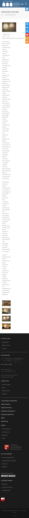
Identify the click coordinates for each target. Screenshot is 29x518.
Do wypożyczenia (6, 490)
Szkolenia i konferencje (7, 487)
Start (2, 14)
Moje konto (4, 463)
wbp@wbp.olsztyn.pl (7, 364)
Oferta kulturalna (6, 432)
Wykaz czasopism (6, 345)
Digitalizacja (4, 435)
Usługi (3, 438)
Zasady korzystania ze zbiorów (9, 460)
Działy (3, 387)
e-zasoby (4, 348)
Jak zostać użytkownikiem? (8, 457)
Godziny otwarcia (6, 390)
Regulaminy (4, 394)
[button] (27, 9)
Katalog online (5, 342)
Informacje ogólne (6, 384)
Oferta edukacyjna (6, 429)
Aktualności (4, 484)
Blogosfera (4, 467)
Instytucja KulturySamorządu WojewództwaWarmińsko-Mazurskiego (16, 447)
